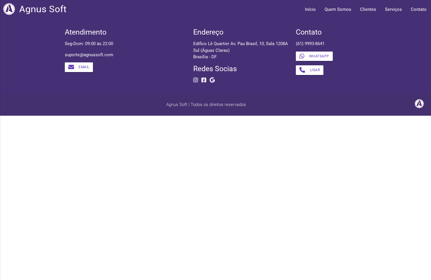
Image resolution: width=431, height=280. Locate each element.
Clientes (368, 9)
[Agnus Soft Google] (212, 80)
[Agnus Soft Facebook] (203, 80)
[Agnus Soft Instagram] (195, 80)
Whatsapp (319, 56)
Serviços (393, 9)
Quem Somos (338, 9)
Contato (419, 9)
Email (84, 67)
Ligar (315, 70)
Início (310, 9)
